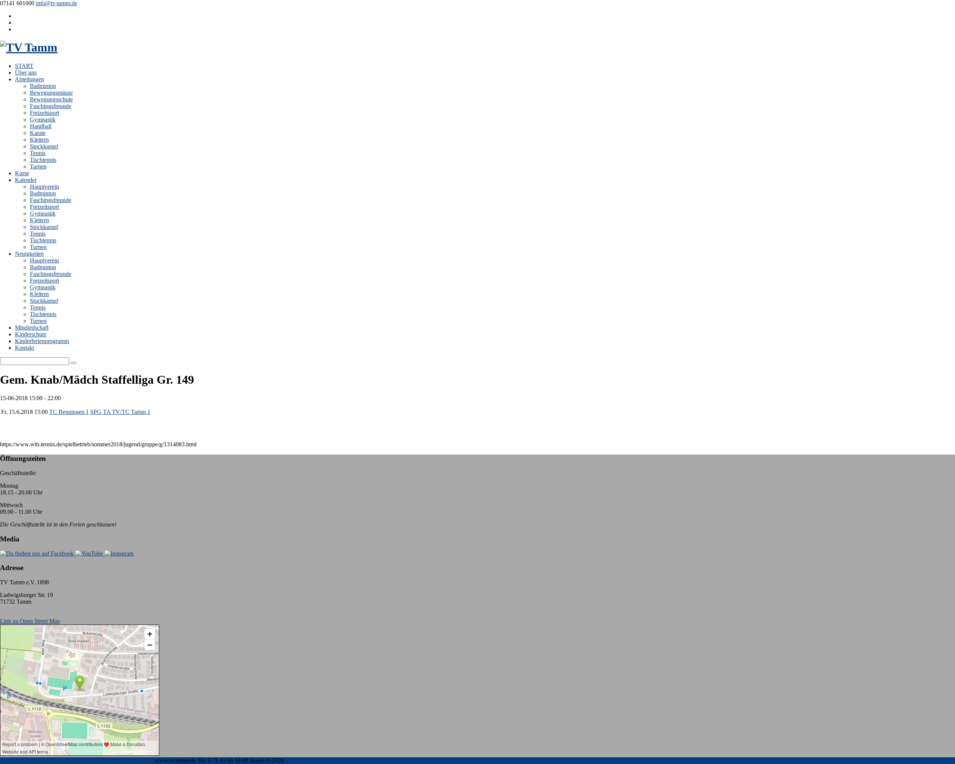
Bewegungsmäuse (51, 92)
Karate (38, 133)
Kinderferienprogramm (42, 341)
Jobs (148, 760)
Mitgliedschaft (31, 327)
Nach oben (13, 760)
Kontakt (24, 348)
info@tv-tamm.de (56, 3)
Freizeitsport (44, 113)
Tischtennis (43, 160)
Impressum (40, 760)
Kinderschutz (30, 334)
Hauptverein (44, 186)
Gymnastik (43, 119)
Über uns (26, 72)
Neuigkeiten (29, 254)
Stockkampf (44, 146)
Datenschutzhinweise (79, 760)
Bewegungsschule (51, 99)
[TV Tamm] (28, 47)
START (24, 66)
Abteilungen (29, 79)
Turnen (38, 166)
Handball (40, 126)
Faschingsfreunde (50, 106)
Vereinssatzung (123, 760)
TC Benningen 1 (69, 412)
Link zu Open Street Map (30, 621)
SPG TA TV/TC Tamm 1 (120, 412)
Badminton (43, 86)
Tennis (38, 153)
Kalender (26, 180)
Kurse (22, 173)
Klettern (39, 139)
